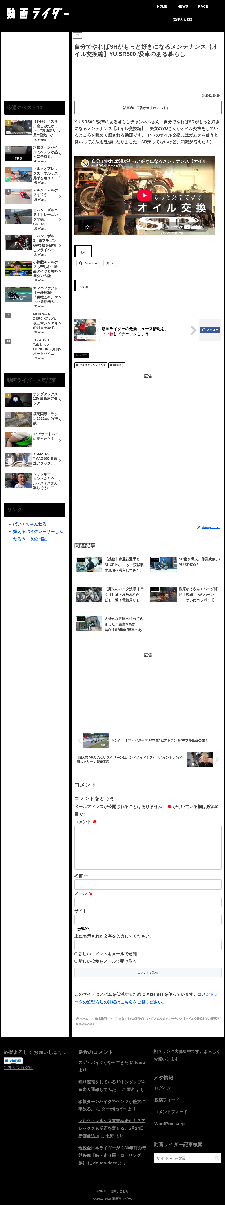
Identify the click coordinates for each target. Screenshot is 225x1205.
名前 (81, 875)
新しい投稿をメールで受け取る (107, 961)
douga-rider (105, 1163)
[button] (217, 1158)
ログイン (162, 1088)
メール (83, 893)
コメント (85, 821)
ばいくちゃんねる (30, 524)
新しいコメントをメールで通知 (107, 953)
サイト (80, 911)
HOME (101, 1191)
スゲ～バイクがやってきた (103, 1062)
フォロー (212, 329)
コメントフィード (171, 1111)
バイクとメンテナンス (93, 365)
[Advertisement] (148, 72)
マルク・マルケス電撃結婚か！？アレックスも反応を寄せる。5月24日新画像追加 (111, 1128)
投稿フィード (167, 1100)
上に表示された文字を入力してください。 (114, 936)
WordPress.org (169, 1123)
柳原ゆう (118, 365)
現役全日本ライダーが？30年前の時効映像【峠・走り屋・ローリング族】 (112, 1155)
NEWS (83, 355)
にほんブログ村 (18, 1067)
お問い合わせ (119, 1191)
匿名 (131, 1089)
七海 (110, 1136)
